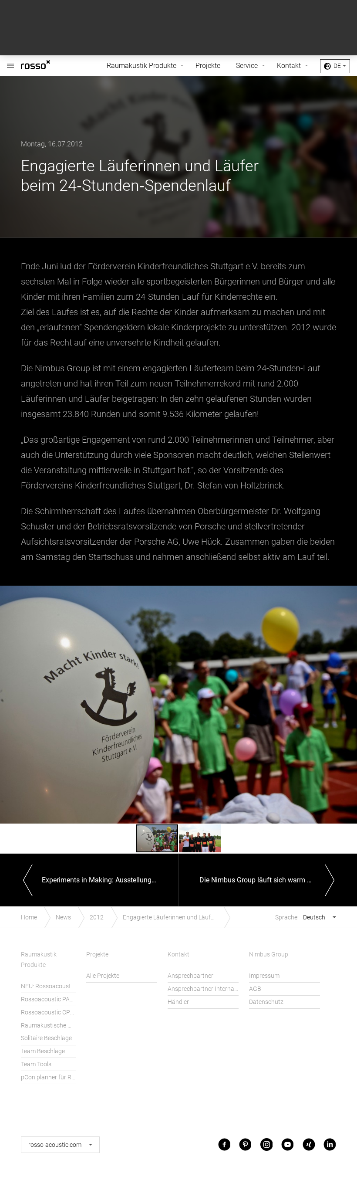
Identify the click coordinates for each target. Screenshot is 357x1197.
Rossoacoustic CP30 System (48, 1012)
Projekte (207, 65)
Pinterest (245, 1144)
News (63, 917)
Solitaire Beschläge (46, 1038)
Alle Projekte (102, 976)
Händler (178, 1002)
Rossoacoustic (49, 65)
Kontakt (289, 65)
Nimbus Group (268, 954)
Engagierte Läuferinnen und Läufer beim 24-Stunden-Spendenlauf (174, 917)
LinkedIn (329, 1144)
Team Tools (36, 1064)
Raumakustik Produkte (141, 65)
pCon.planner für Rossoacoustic (48, 1077)
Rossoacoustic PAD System (48, 999)
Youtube (287, 1144)
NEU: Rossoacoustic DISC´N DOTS (48, 986)
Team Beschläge (43, 1051)
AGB (255, 989)
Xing (308, 1144)
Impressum (264, 976)
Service (247, 65)
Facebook (224, 1144)
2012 (97, 917)
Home (29, 917)
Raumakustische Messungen (48, 1025)
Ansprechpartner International (203, 989)
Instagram (266, 1144)
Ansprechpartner (190, 976)
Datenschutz (266, 1002)
